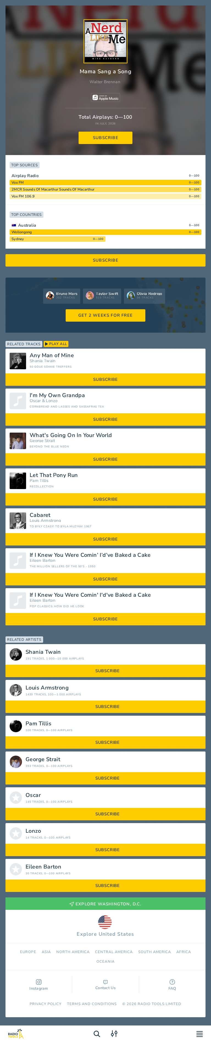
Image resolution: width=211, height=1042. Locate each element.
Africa (183, 951)
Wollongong (22, 232)
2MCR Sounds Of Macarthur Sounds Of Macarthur (53, 189)
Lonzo (51, 400)
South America (154, 951)
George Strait (42, 440)
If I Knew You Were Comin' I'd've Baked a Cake (90, 595)
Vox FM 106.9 (23, 196)
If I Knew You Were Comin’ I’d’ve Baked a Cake (90, 555)
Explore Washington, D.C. (108, 904)
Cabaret (40, 515)
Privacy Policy (46, 1004)
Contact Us (105, 988)
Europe (28, 951)
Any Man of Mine (52, 355)
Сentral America (114, 951)
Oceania (105, 961)
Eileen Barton (42, 560)
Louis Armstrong (45, 520)
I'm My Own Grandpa (57, 395)
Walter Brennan (105, 82)
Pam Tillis (39, 480)
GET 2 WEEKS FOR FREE (105, 315)
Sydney (18, 239)
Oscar (35, 400)
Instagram (38, 988)
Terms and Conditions (92, 1004)
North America (73, 951)
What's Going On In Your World (71, 435)
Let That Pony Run (54, 475)
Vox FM (18, 182)
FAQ (172, 988)
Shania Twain (43, 360)
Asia (46, 951)
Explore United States (105, 934)
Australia (27, 225)
